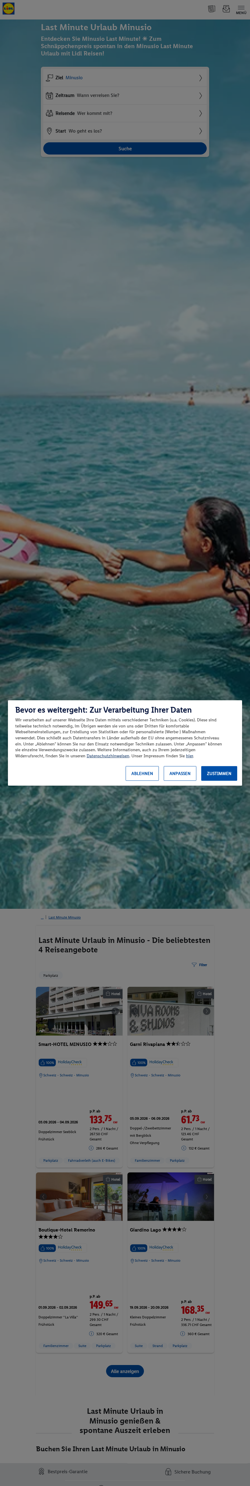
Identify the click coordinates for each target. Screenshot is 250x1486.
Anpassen (180, 773)
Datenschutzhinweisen (108, 756)
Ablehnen (142, 773)
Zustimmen (219, 773)
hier (189, 756)
